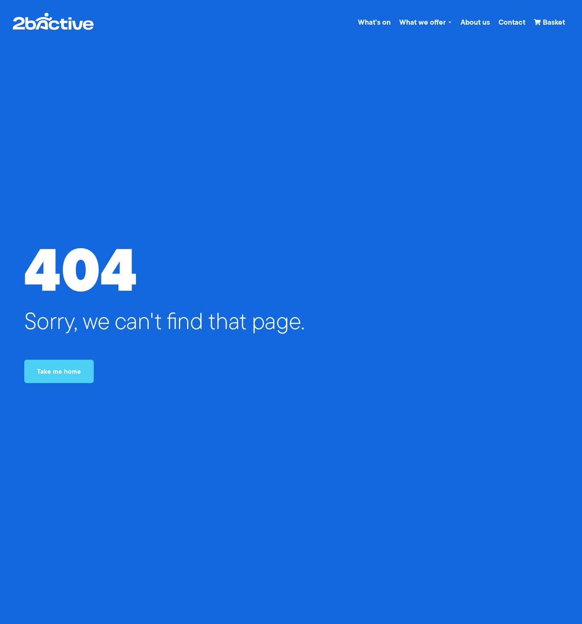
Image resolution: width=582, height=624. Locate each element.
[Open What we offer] (450, 22)
